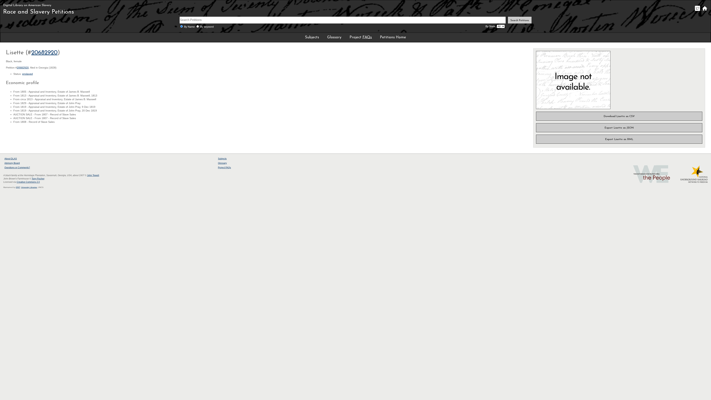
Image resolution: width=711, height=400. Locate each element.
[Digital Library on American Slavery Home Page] (704, 10)
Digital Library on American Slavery (27, 5)
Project (361, 37)
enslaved (27, 74)
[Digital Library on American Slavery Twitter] (697, 10)
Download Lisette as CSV (619, 116)
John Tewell (93, 175)
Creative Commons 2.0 (28, 182)
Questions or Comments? (17, 167)
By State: (490, 26)
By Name (189, 26)
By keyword (207, 26)
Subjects (312, 37)
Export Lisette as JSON (619, 127)
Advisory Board (12, 163)
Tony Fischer (38, 178)
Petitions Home (393, 37)
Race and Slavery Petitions (38, 12)
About (10, 158)
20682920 (44, 53)
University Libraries (29, 187)
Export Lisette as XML (619, 139)
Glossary (334, 37)
